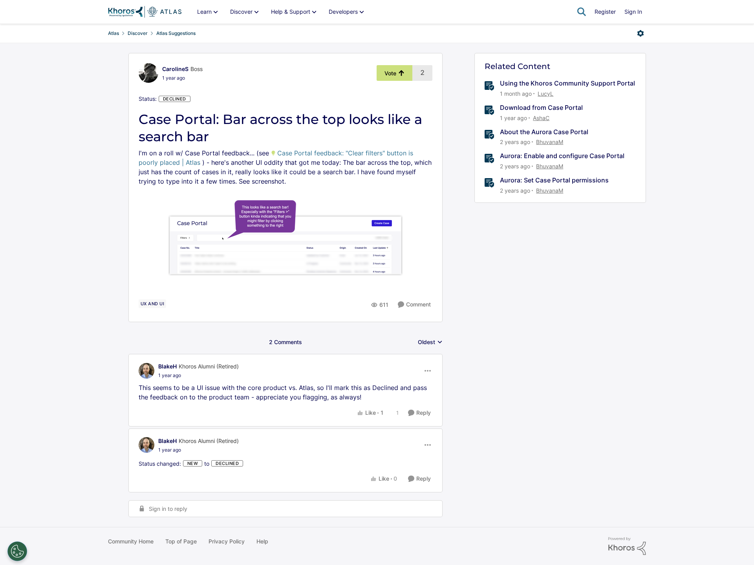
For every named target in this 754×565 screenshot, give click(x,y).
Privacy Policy (227, 541)
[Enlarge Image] (285, 235)
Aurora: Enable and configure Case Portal (562, 156)
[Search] (581, 11)
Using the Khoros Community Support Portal (567, 83)
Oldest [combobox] (430, 342)
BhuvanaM (549, 142)
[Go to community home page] (144, 12)
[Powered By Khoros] (627, 546)
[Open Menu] (640, 33)
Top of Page (181, 541)
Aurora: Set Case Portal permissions (554, 180)
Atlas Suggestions (176, 33)
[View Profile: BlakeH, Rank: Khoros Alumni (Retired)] (146, 371)
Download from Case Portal (541, 107)
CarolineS (175, 69)
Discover (138, 33)
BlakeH (167, 366)
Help (262, 541)
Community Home (131, 541)
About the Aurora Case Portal (544, 132)
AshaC (541, 118)
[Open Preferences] (17, 551)
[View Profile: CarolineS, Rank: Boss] (148, 73)
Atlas (113, 33)
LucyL (545, 93)
